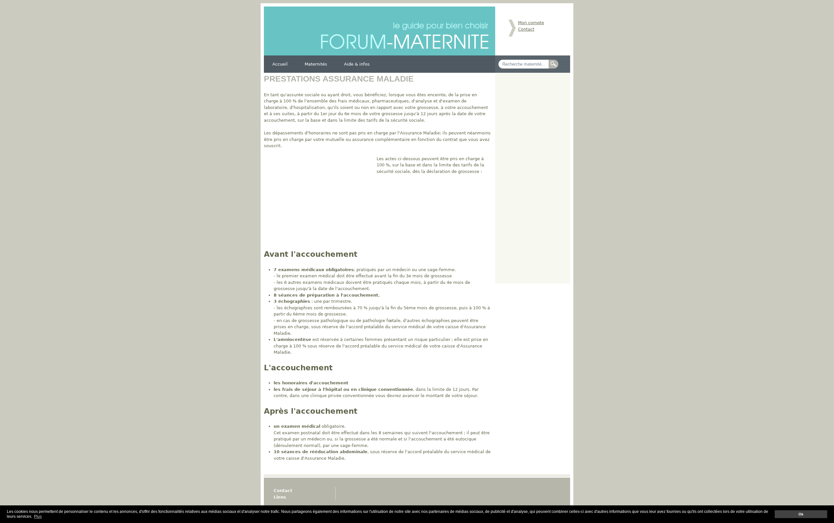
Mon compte (531, 22)
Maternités (316, 64)
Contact (526, 29)
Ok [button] (800, 514)
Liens (280, 497)
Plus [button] (38, 516)
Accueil (280, 64)
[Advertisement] (318, 201)
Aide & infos (357, 64)
